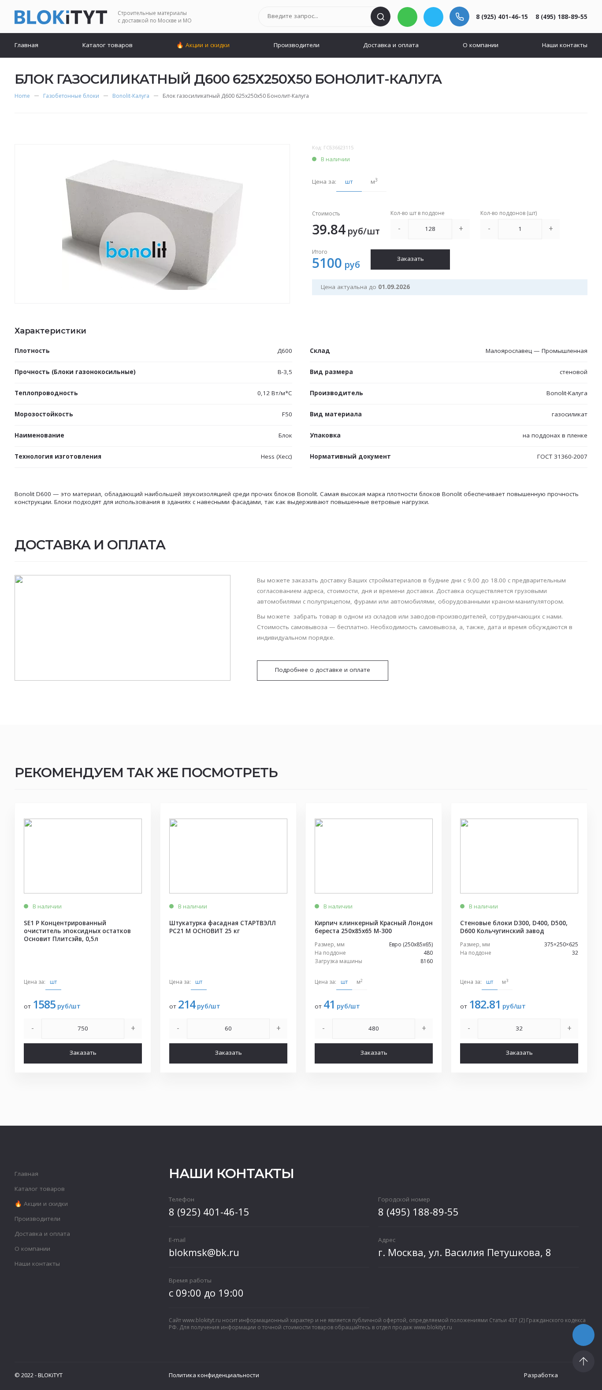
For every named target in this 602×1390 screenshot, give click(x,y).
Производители (297, 45)
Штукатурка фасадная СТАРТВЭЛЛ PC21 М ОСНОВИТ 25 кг (222, 927)
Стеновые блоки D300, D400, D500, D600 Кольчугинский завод (514, 927)
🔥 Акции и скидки (203, 45)
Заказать (410, 259)
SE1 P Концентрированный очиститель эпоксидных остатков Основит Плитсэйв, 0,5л (77, 931)
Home (22, 96)
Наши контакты (564, 45)
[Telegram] (433, 17)
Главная (26, 45)
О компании (480, 45)
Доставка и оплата (391, 45)
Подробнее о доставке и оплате (322, 670)
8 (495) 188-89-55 (561, 17)
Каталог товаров (107, 45)
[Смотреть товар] (83, 856)
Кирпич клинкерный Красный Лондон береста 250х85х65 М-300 (374, 927)
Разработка (541, 1375)
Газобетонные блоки (71, 96)
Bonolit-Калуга (130, 96)
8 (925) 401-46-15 (502, 17)
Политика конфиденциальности (214, 1375)
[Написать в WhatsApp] (407, 17)
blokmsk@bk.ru (204, 1252)
